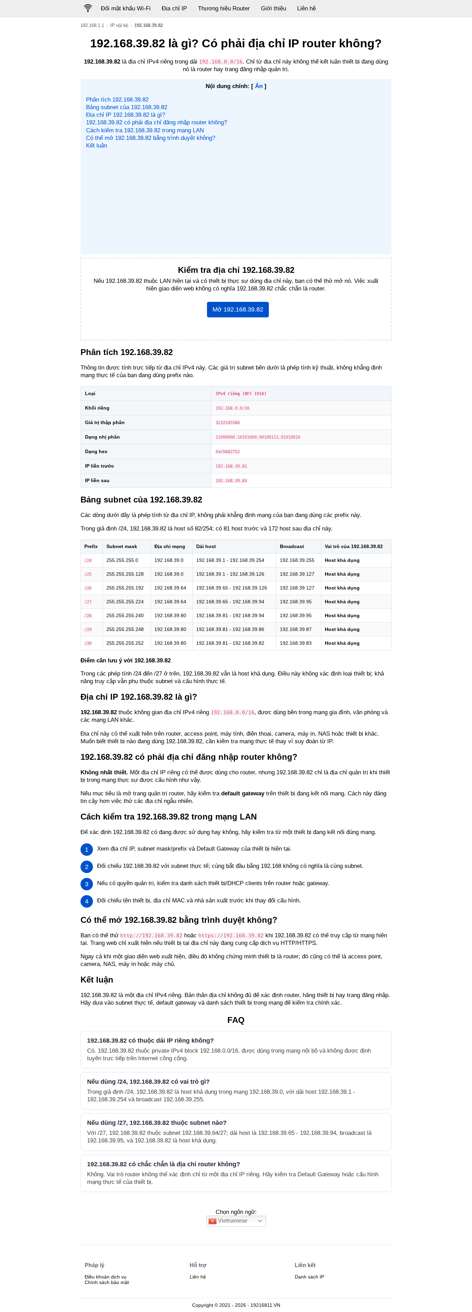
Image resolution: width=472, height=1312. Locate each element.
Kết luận (96, 145)
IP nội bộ (119, 25)
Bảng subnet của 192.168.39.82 (126, 107)
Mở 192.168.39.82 (238, 309)
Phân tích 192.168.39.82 (117, 99)
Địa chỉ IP (174, 8)
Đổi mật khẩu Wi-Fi (126, 8)
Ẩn (259, 86)
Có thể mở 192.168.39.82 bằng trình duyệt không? (150, 138)
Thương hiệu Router (224, 8)
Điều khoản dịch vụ (105, 1277)
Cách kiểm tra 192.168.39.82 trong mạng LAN (145, 130)
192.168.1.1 (92, 25)
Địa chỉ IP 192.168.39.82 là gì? (125, 115)
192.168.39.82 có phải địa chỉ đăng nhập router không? (156, 122)
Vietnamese (232, 1221)
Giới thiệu (273, 8)
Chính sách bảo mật (107, 1282)
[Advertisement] (236, 201)
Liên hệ (306, 8)
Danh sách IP (309, 1277)
